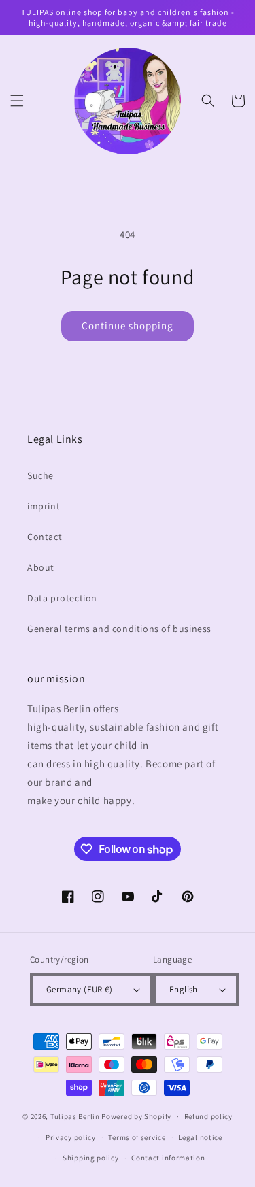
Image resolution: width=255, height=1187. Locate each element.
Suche (40, 475)
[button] (17, 101)
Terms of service (136, 1137)
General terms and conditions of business (119, 628)
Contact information (168, 1158)
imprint (43, 506)
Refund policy (208, 1116)
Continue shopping (127, 325)
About (40, 567)
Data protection (62, 598)
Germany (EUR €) (79, 989)
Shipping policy (91, 1158)
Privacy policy (71, 1137)
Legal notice (200, 1137)
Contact (44, 537)
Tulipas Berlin (75, 1116)
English (183, 989)
